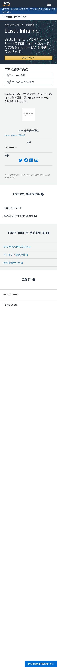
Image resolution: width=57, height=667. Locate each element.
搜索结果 (30, 25)
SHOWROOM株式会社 (15, 246)
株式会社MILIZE (12, 262)
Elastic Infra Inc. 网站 (14, 135)
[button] (49, 4)
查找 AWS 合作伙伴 (14, 25)
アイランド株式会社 (14, 254)
